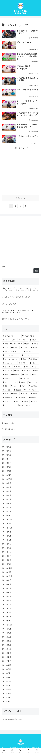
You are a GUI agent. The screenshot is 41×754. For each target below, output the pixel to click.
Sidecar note (8, 423)
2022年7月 (6, 637)
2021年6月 (6, 681)
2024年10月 (7, 528)
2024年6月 (6, 544)
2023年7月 (6, 588)
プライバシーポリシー (12, 719)
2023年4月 (6, 600)
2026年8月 (6, 447)
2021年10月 (7, 665)
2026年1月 (6, 467)
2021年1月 (6, 701)
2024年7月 (6, 540)
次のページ (20, 198)
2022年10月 (7, 625)
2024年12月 (7, 519)
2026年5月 (6, 455)
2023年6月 (6, 592)
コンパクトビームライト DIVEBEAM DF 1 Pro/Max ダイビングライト (18, 311)
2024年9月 (6, 532)
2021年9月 (6, 669)
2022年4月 (6, 649)
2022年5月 (6, 645)
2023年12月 (7, 568)
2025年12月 (7, 471)
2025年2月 (6, 511)
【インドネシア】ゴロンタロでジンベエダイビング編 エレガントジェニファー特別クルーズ (20, 289)
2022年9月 (6, 629)
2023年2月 (6, 608)
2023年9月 (6, 580)
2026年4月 (6, 459)
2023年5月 (6, 596)
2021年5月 (6, 685)
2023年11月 (7, 572)
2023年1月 (6, 612)
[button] (37, 479)
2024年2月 (6, 560)
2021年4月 (6, 689)
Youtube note (8, 429)
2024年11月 (7, 523)
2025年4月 (6, 503)
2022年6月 (6, 641)
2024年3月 (6, 556)
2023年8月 (6, 584)
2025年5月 (6, 499)
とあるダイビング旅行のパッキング (16, 297)
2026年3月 (6, 463)
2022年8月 (6, 633)
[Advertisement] (20, 170)
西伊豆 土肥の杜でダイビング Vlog (15, 319)
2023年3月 (6, 604)
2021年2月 (6, 697)
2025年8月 (6, 487)
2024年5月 (6, 548)
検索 (4, 266)
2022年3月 (6, 653)
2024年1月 (6, 564)
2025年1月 (6, 515)
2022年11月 (7, 621)
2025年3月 (6, 507)
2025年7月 (6, 491)
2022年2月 (6, 657)
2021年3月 (6, 693)
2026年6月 (6, 451)
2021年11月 (6, 661)
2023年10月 (7, 576)
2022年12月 (7, 617)
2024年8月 (6, 536)
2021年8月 (6, 673)
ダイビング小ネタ (9, 304)
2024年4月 (6, 552)
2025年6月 (6, 495)
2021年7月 (6, 677)
